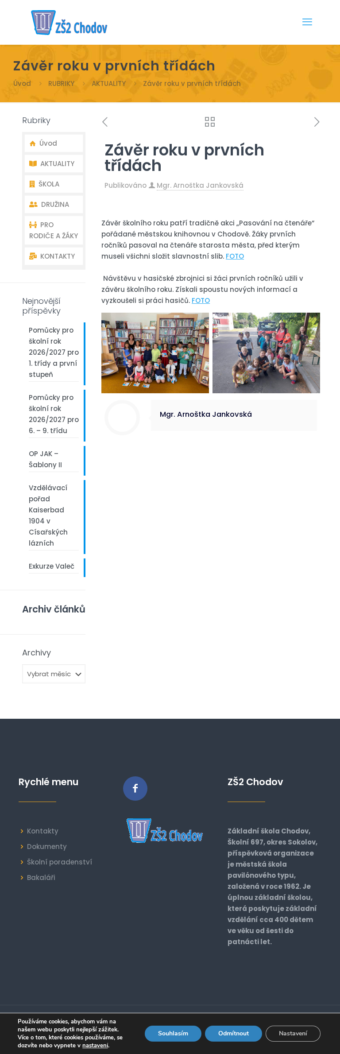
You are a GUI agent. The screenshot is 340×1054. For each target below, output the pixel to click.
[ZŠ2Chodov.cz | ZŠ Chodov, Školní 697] (71, 22)
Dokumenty (47, 846)
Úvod (22, 83)
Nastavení (293, 1033)
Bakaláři (41, 877)
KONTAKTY (56, 256)
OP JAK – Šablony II (45, 459)
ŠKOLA (47, 184)
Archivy (36, 653)
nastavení (95, 1046)
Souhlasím (173, 1033)
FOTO (235, 256)
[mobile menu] (307, 22)
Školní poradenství (59, 862)
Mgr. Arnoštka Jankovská (200, 185)
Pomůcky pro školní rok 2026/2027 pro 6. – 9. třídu (54, 414)
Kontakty (42, 831)
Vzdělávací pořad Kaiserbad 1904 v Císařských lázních (48, 515)
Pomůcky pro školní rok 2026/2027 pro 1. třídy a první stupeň (54, 352)
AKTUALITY (109, 83)
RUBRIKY (61, 83)
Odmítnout (233, 1033)
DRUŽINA (53, 204)
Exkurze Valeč (51, 566)
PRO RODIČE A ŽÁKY (53, 230)
